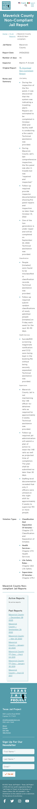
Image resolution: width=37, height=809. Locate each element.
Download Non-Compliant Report (26, 71)
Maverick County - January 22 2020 (16, 645)
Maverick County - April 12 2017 (16, 673)
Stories (5, 728)
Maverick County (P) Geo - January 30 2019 (17, 664)
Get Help (6, 730)
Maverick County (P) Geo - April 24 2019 (16, 654)
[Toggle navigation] (32, 5)
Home (5, 34)
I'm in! (10, 774)
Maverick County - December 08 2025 (16, 617)
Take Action (7, 733)
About (5, 726)
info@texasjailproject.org (11, 720)
